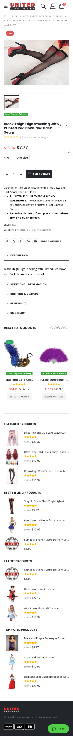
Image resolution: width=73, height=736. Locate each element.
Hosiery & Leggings (41, 229)
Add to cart (41, 174)
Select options (19, 396)
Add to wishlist (51, 241)
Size (7, 158)
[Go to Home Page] (5, 16)
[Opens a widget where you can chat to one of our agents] (58, 729)
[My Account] (53, 6)
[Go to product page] (12, 437)
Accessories (23, 229)
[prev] (60, 125)
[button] (7, 6)
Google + (28, 241)
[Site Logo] (22, 6)
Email (35, 241)
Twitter (14, 241)
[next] (66, 125)
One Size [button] (22, 157)
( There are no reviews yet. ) (35, 137)
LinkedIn (21, 241)
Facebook (7, 241)
